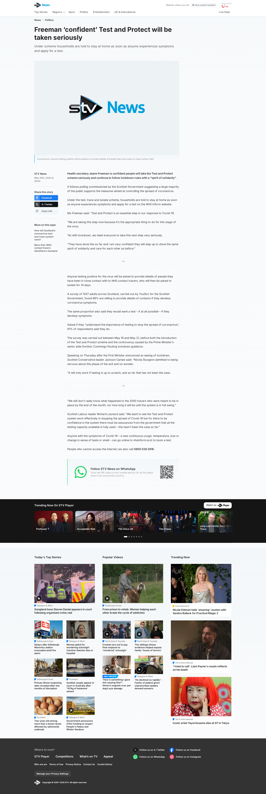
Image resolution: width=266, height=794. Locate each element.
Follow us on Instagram (188, 756)
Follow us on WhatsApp (152, 756)
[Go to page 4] (134, 536)
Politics (84, 12)
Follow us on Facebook (188, 750)
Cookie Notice (104, 764)
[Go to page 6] (139, 536)
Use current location (205, 5)
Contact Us (89, 764)
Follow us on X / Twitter (152, 750)
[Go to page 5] (136, 536)
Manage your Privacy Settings (53, 773)
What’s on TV (88, 756)
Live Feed (224, 12)
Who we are (40, 764)
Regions (57, 12)
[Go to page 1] (125, 536)
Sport (72, 12)
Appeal (108, 756)
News (37, 20)
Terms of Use (56, 764)
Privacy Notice (73, 764)
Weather (170, 5)
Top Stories (41, 12)
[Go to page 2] (129, 536)
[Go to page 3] (131, 536)
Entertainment (101, 12)
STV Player (41, 756)
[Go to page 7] (141, 536)
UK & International (124, 12)
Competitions (64, 756)
